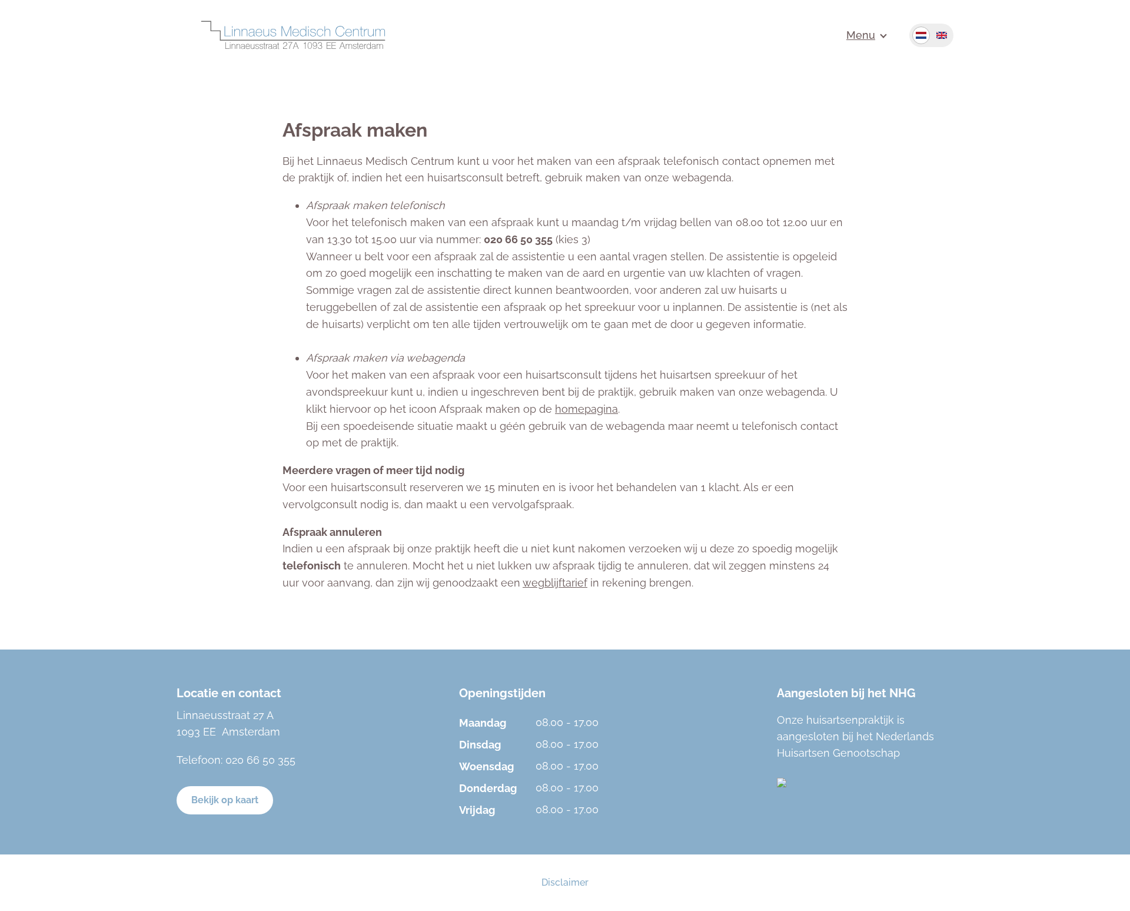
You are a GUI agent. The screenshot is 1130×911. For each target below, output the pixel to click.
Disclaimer (565, 882)
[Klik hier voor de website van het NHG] (865, 782)
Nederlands (921, 35)
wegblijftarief (555, 583)
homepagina (586, 409)
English (941, 35)
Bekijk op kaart (224, 800)
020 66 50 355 (260, 760)
